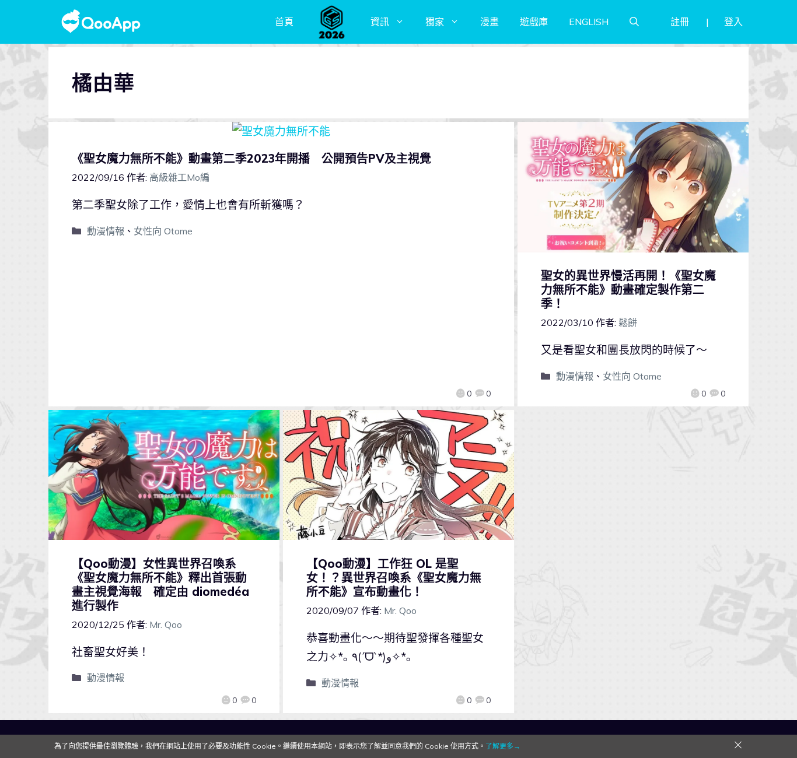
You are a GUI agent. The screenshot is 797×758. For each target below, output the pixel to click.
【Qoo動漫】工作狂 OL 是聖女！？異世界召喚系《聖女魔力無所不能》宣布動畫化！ (393, 577)
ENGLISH (589, 21)
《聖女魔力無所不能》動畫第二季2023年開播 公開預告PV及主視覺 (251, 158)
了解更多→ (502, 746)
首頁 (284, 21)
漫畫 (489, 21)
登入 (733, 21)
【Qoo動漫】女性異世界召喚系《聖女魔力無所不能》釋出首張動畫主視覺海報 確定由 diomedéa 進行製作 (160, 584)
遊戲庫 (534, 21)
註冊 (679, 21)
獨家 (434, 21)
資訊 (379, 21)
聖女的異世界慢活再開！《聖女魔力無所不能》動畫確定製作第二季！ (628, 289)
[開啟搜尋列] (634, 21)
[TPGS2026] (332, 21)
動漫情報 (105, 231)
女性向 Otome (163, 231)
